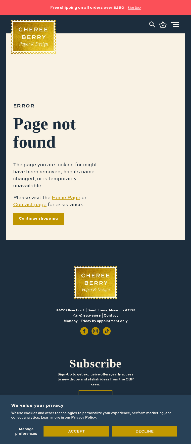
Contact (111, 315)
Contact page (30, 204)
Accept (76, 431)
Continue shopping (38, 218)
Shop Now (134, 7)
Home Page (66, 197)
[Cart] (163, 24)
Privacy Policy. (84, 417)
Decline (145, 431)
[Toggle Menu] (175, 24)
